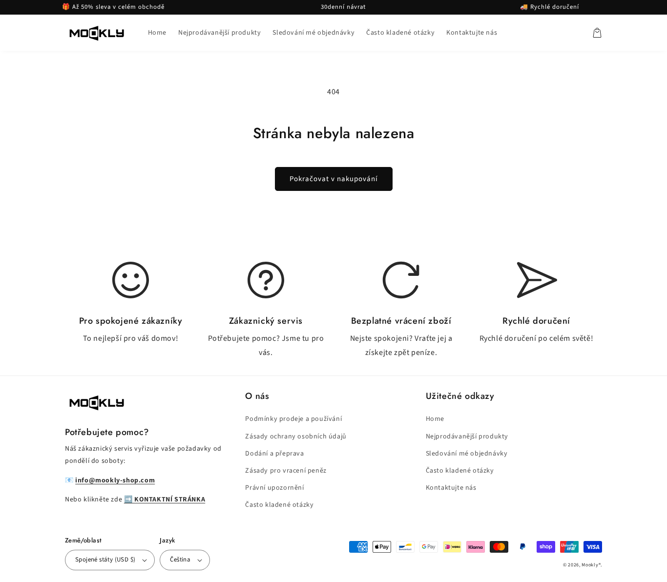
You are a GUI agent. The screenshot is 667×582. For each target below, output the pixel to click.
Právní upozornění (274, 488)
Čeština (180, 559)
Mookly (590, 564)
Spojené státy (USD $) (105, 559)
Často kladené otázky (279, 505)
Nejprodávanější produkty (467, 436)
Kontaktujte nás (451, 488)
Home (435, 419)
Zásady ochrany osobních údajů (295, 436)
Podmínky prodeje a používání (293, 419)
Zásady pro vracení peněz (285, 471)
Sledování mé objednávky (467, 453)
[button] (597, 32)
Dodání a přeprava (274, 453)
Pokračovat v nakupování (334, 179)
